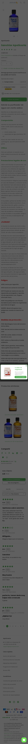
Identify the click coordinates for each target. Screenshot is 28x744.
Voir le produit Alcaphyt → (21, 376)
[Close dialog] (26, 366)
